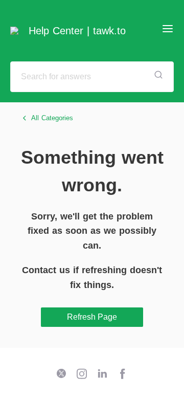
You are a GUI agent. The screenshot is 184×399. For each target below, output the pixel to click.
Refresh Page (92, 317)
